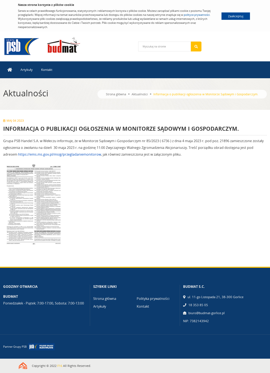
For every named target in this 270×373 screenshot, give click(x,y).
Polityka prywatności (153, 298)
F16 (59, 366)
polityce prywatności (197, 15)
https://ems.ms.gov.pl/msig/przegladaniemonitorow (59, 154)
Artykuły (26, 69)
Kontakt (46, 69)
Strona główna (116, 94)
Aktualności (140, 94)
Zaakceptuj (235, 16)
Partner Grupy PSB (15, 347)
